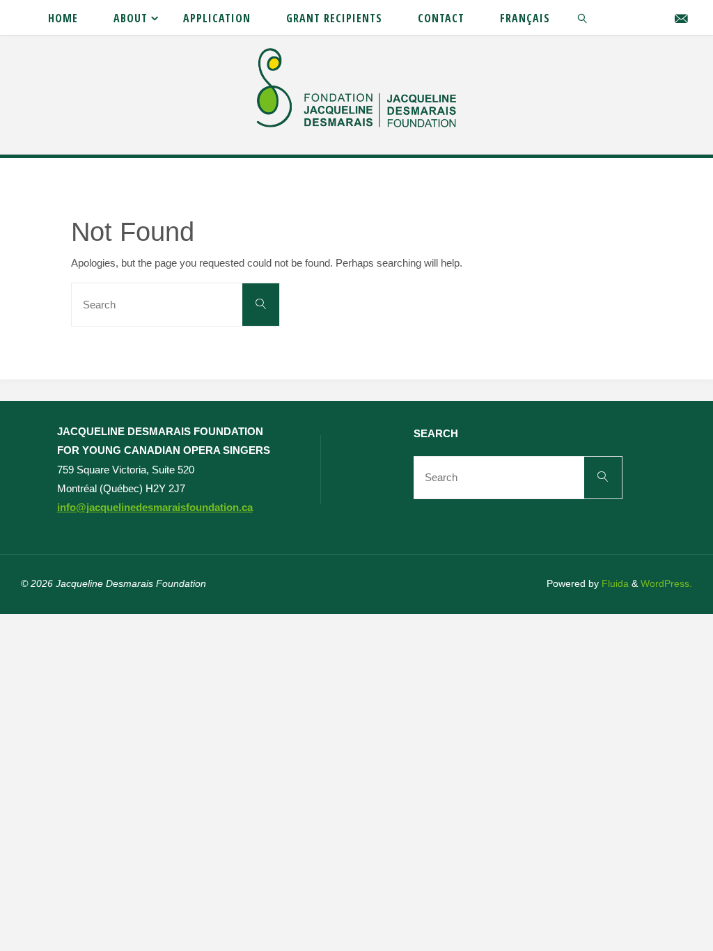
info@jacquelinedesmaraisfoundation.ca (155, 507)
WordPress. (666, 584)
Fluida (614, 584)
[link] (583, 17)
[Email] (681, 18)
